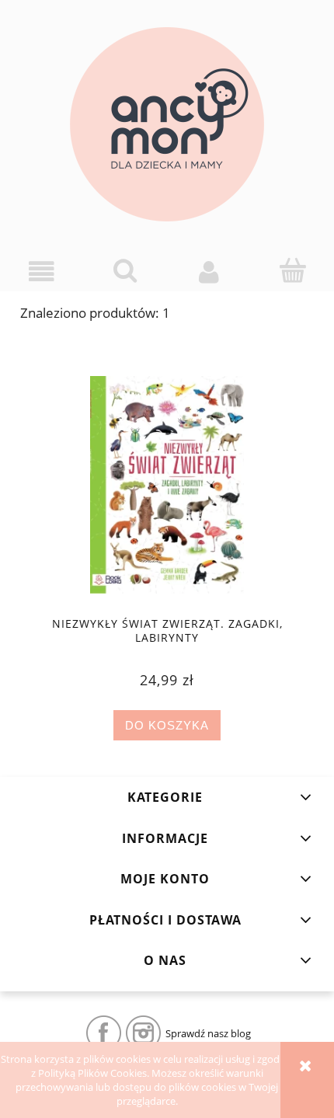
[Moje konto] (209, 271)
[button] (42, 271)
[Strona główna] (167, 124)
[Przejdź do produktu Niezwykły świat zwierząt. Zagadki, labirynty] (167, 485)
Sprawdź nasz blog (208, 1033)
